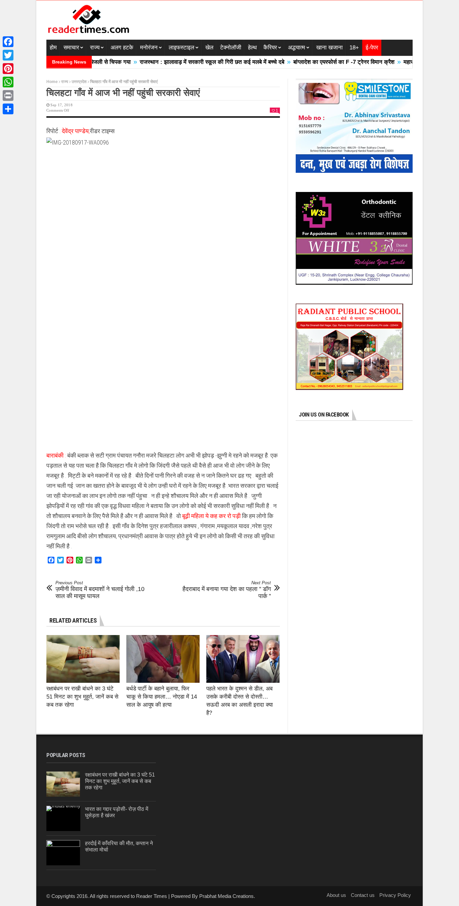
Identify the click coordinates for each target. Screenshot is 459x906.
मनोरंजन (149, 47)
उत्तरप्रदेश (79, 81)
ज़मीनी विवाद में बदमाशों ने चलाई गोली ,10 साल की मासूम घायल (99, 589)
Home (52, 81)
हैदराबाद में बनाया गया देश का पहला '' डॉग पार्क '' (226, 589)
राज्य (94, 47)
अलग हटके (122, 47)
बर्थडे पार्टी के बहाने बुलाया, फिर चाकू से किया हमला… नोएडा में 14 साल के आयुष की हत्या (161, 696)
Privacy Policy (395, 895)
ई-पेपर (372, 47)
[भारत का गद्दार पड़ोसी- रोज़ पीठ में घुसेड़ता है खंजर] (63, 818)
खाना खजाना (329, 47)
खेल (209, 47)
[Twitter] (8, 55)
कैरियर (270, 47)
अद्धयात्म (296, 47)
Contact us (363, 895)
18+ (354, 47)
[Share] (8, 109)
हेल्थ (252, 47)
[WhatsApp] (8, 82)
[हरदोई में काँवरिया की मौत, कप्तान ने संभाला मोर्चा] (63, 852)
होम (53, 47)
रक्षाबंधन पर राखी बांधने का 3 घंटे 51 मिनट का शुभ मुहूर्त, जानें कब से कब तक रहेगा (82, 696)
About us (336, 895)
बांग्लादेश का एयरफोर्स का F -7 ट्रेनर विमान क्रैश (324, 62)
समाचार (71, 47)
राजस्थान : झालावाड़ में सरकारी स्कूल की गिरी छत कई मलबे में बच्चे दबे (193, 62)
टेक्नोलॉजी (230, 47)
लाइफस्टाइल (181, 47)
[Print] (8, 95)
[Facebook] (8, 41)
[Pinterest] (8, 68)
